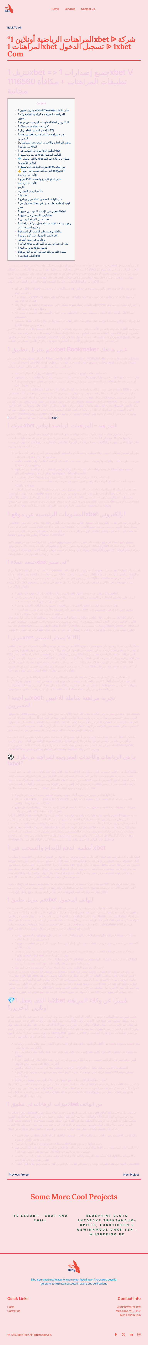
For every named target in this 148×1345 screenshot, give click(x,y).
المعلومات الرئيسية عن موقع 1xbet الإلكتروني (43, 122)
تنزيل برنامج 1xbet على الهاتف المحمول (40, 199)
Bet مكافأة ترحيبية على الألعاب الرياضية (40, 231)
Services (70, 8)
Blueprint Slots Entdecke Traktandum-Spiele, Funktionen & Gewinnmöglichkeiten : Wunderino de (107, 1225)
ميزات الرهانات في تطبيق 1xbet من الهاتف (42, 166)
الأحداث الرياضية (27, 182)
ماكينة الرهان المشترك (30, 191)
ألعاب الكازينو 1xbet (29, 255)
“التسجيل (23, 195)
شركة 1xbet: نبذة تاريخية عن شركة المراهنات (43, 243)
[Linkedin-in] (131, 1334)
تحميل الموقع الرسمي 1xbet (33, 219)
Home (55, 8)
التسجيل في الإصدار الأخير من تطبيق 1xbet (42, 211)
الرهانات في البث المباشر (32, 239)
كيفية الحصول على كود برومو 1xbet (37, 235)
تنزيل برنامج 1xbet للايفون (32, 247)
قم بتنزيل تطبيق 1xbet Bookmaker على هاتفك (43, 110)
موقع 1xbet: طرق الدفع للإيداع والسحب (39, 178)
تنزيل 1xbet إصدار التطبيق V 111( (36, 130)
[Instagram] (139, 1334)
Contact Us (88, 8)
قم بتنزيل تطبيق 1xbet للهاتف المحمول (39, 154)
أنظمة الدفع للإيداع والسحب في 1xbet (39, 150)
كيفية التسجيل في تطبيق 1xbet (35, 215)
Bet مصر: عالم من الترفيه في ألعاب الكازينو (42, 251)
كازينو (21, 187)
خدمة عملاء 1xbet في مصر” (33, 126)
